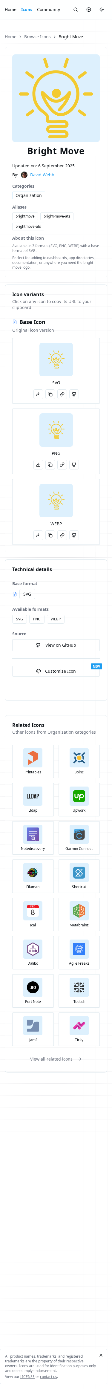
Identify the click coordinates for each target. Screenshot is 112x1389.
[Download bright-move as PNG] (38, 464)
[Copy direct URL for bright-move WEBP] (62, 535)
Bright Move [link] (71, 36)
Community (48, 9)
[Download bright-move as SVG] (38, 394)
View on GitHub (60, 645)
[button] (56, 359)
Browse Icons (37, 36)
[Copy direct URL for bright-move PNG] (62, 464)
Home (10, 9)
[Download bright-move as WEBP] (38, 535)
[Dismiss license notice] (101, 1355)
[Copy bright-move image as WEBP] (50, 535)
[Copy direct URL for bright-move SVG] (62, 394)
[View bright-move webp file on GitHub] (74, 535)
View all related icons (51, 1059)
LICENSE (27, 1376)
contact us (48, 1376)
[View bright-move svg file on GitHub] (74, 394)
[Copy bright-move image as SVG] (50, 394)
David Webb (42, 175)
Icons (26, 9)
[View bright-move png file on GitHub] (74, 464)
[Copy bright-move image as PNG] (50, 464)
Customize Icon (60, 671)
